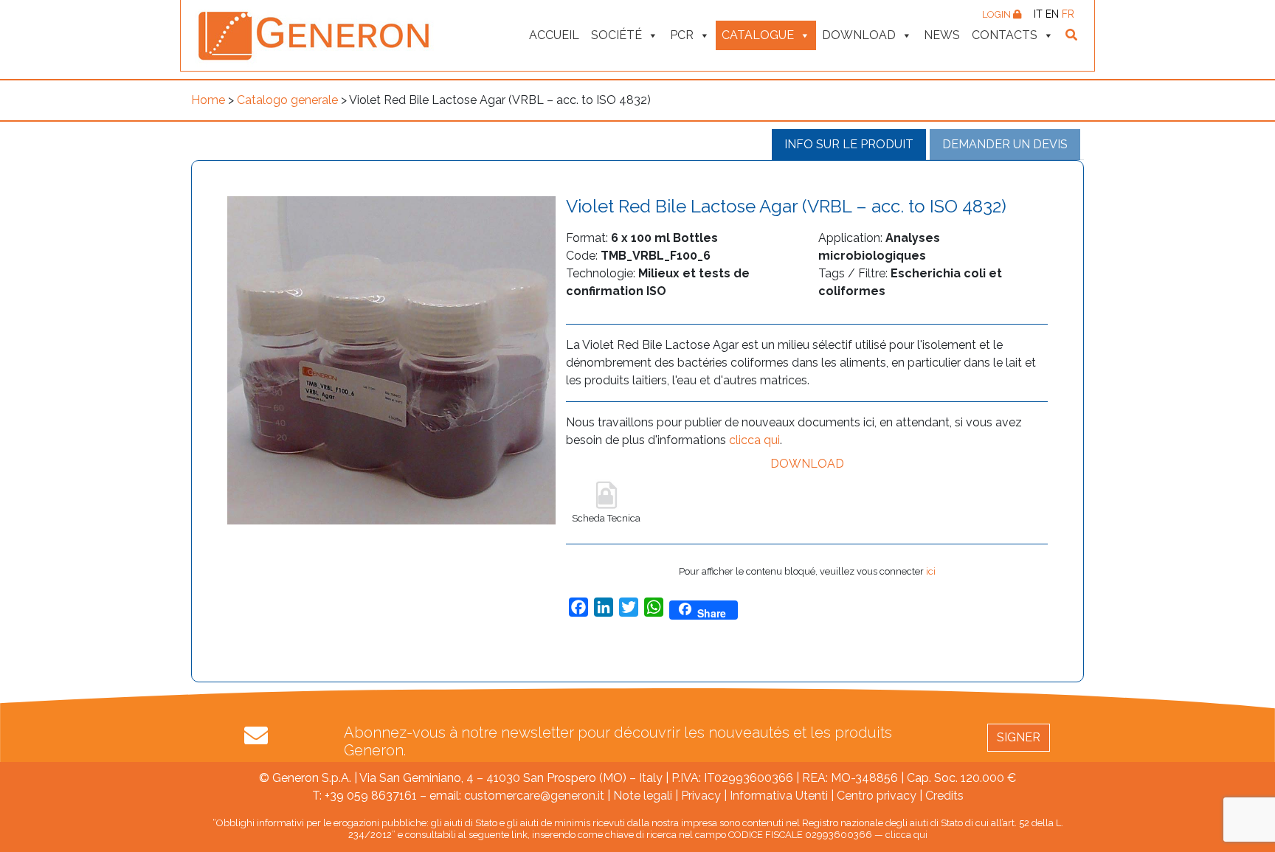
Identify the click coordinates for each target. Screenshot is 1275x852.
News (942, 35)
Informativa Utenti (779, 796)
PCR (682, 35)
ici (931, 571)
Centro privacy (876, 796)
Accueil (554, 35)
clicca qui (754, 440)
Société (616, 35)
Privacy (701, 796)
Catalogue (758, 35)
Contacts (1004, 35)
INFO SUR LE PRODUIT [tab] (848, 144)
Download (859, 35)
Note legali (642, 796)
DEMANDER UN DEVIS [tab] (1005, 144)
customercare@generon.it (534, 796)
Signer (1018, 737)
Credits (944, 796)
